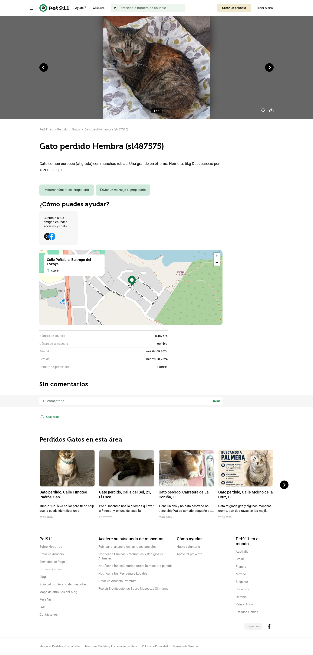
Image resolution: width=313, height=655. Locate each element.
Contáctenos (48, 614)
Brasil (240, 559)
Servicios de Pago (52, 562)
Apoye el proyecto (189, 554)
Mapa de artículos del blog (58, 592)
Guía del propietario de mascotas (63, 584)
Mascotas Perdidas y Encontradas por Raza (111, 646)
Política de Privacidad (155, 646)
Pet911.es (46, 129)
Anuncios (99, 8)
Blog (42, 577)
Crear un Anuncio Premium (117, 581)
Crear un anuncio (234, 8)
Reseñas (45, 599)
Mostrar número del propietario (67, 190)
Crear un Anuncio (51, 554)
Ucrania (241, 597)
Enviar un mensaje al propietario (123, 190)
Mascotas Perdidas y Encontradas (59, 646)
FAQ (42, 607)
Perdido (62, 129)
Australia (242, 551)
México (241, 574)
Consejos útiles (50, 569)
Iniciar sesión (265, 8)
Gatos (76, 129)
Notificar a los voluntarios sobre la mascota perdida (135, 566)
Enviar (215, 401)
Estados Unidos (247, 612)
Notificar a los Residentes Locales (122, 573)
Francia (241, 567)
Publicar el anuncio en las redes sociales (127, 547)
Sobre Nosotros (50, 547)
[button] (132, 281)
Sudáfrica (242, 589)
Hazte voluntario (188, 547)
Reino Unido (244, 604)
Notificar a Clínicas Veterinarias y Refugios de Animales (131, 556)
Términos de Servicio (185, 646)
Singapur (242, 582)
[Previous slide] (43, 67)
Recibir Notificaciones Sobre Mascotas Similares (133, 589)
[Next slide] (269, 67)
